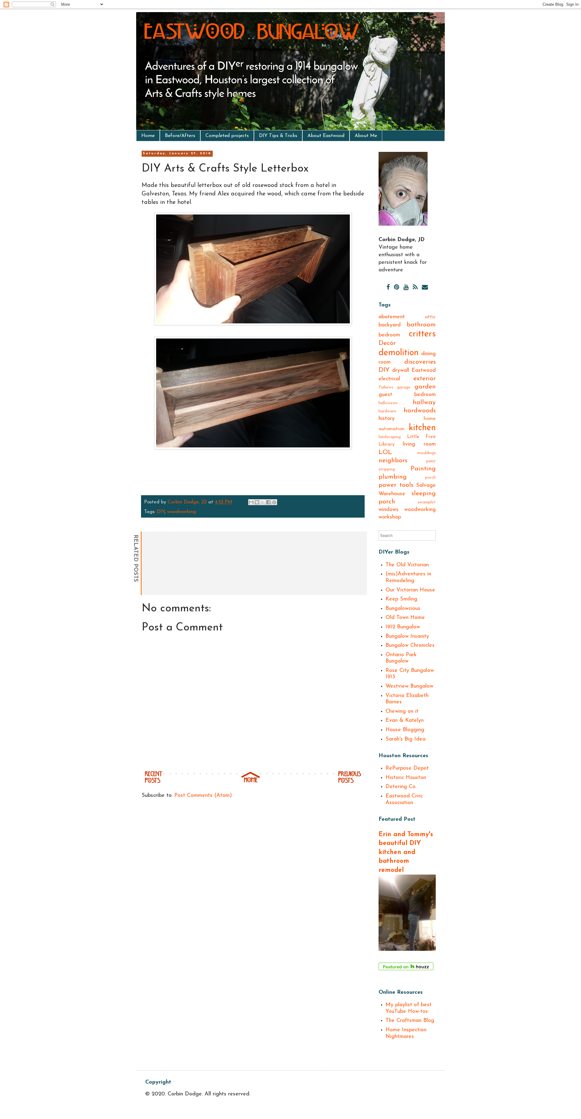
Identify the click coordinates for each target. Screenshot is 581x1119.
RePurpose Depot (407, 768)
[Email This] (251, 502)
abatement (392, 317)
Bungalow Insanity (407, 636)
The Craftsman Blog (410, 1020)
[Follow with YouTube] (406, 287)
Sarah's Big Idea (405, 739)
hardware (387, 411)
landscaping (390, 437)
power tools (396, 485)
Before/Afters (180, 135)
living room (419, 444)
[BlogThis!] (257, 502)
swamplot (427, 502)
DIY (161, 511)
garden (425, 387)
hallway (424, 402)
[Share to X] (263, 502)
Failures (386, 387)
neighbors (393, 460)
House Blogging (405, 730)
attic (430, 317)
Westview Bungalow (409, 686)
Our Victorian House (410, 590)
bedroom (389, 335)
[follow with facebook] (388, 287)
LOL (385, 452)
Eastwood (424, 370)
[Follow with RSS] (415, 287)
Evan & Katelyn (405, 720)
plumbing (393, 477)
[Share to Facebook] (268, 502)
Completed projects (227, 135)
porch (430, 477)
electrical (389, 379)
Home (148, 135)
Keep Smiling (401, 599)
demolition (399, 352)
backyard (390, 325)
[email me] (425, 287)
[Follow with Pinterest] (396, 287)
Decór (387, 343)
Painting (423, 469)
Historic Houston (406, 777)
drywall (400, 370)
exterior (424, 378)
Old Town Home (405, 617)
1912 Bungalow (403, 627)
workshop (390, 517)
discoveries (420, 362)
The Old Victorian (407, 565)
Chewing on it (402, 711)
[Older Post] (349, 782)
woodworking (181, 511)
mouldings (426, 453)
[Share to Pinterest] (274, 502)
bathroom (421, 325)
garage (404, 387)
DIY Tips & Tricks (278, 135)
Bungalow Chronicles (410, 645)
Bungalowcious (403, 608)
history (387, 418)
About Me (366, 135)
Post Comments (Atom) (203, 795)
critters (422, 334)
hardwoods (420, 410)
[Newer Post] (153, 782)
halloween (388, 403)
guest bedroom (407, 395)
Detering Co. (401, 787)
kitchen (422, 428)
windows (389, 509)
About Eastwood (325, 135)
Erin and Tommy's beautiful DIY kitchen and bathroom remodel (406, 852)
